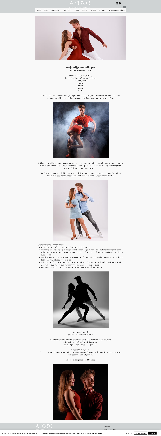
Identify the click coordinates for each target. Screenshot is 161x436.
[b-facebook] (120, 3)
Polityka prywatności (97, 433)
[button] (124, 6)
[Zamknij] (159, 433)
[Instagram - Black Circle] (117, 3)
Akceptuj (152, 433)
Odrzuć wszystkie (140, 433)
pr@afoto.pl (89, 334)
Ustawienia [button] (129, 433)
